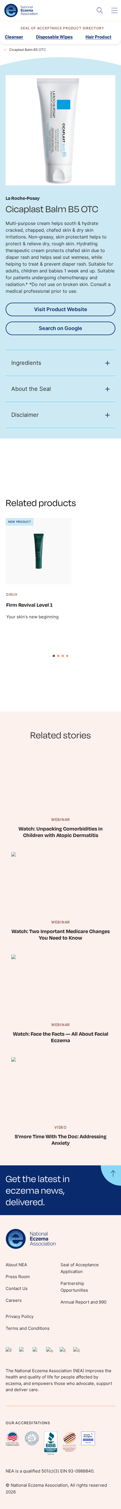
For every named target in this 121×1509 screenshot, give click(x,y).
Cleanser (14, 37)
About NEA (16, 1264)
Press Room (18, 1276)
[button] (60, 1190)
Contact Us (17, 1288)
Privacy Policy (19, 1316)
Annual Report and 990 (83, 1302)
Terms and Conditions (28, 1328)
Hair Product (98, 37)
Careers (14, 1300)
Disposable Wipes (54, 37)
